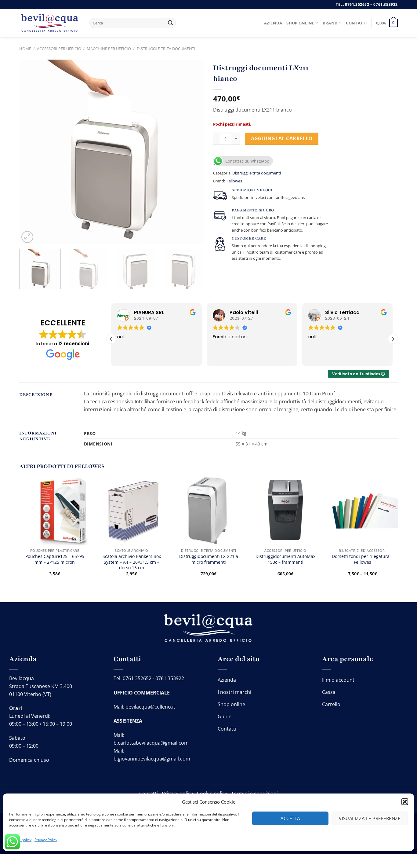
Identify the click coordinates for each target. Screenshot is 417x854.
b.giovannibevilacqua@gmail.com (152, 758)
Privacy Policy (45, 839)
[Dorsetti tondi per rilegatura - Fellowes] (362, 509)
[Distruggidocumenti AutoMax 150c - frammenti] (285, 509)
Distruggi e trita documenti (166, 48)
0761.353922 (385, 4)
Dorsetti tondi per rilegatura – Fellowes (362, 559)
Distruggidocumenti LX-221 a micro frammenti (208, 559)
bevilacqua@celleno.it (150, 706)
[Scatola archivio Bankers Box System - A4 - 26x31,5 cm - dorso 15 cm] (131, 509)
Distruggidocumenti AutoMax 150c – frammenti (285, 559)
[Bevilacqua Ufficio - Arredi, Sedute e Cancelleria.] (49, 23)
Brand (330, 23)
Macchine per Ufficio (109, 48)
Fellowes (234, 181)
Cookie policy (20, 839)
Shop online (300, 23)
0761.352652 (357, 4)
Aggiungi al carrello (282, 138)
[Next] (192, 152)
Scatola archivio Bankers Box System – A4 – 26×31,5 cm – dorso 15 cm (132, 562)
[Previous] (30, 152)
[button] (405, 802)
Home (25, 48)
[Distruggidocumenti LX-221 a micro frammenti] (208, 509)
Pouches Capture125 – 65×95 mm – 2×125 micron (54, 559)
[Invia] (170, 23)
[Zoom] (27, 237)
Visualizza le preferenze (370, 818)
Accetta (290, 818)
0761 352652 (137, 678)
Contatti (356, 23)
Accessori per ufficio (59, 48)
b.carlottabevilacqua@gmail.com (151, 742)
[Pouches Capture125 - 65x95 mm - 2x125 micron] (54, 509)
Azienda (273, 23)
